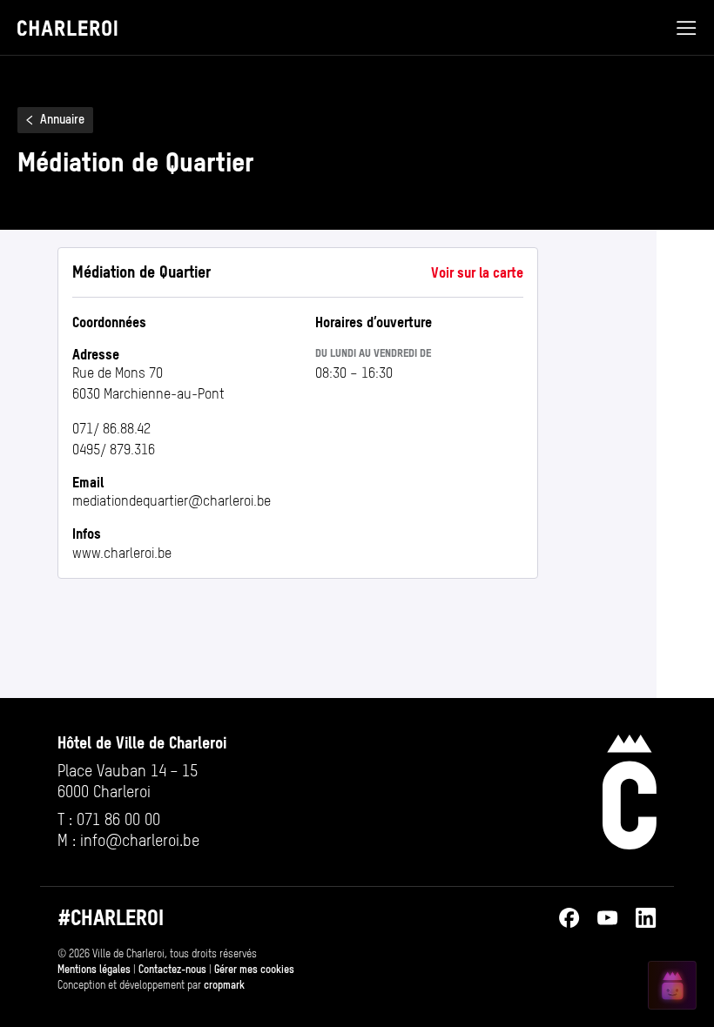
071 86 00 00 (118, 819)
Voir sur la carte (477, 272)
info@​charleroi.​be (139, 840)
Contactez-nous (172, 969)
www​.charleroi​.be (122, 553)
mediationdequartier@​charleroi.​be (171, 501)
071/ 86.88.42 (111, 428)
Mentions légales (94, 969)
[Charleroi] (630, 792)
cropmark (224, 985)
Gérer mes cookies (254, 969)
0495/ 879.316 (113, 449)
